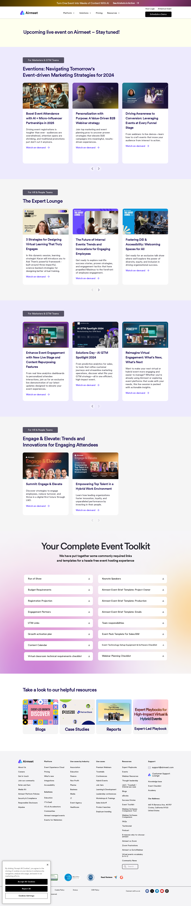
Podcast (125, 830)
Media (72, 794)
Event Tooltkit (128, 805)
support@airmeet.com (163, 767)
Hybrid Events (102, 781)
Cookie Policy (59, 890)
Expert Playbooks (129, 767)
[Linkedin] (157, 891)
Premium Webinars (103, 767)
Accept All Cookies (26, 882)
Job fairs (100, 785)
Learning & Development (106, 789)
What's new (49, 776)
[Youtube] (162, 891)
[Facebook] (147, 891)
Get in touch (23, 776)
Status (75, 890)
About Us (22, 767)
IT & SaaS (48, 802)
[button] (92, 168)
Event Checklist (154, 786)
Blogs (124, 791)
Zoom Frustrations (130, 845)
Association (75, 767)
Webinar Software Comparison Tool (129, 810)
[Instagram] (167, 891)
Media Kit (22, 789)
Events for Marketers (53, 820)
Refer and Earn (24, 785)
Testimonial (127, 826)
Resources (112, 13)
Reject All (26, 889)
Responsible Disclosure (28, 803)
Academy (152, 790)
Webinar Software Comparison (129, 816)
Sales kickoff (101, 803)
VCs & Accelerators (52, 807)
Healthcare (74, 807)
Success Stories (129, 800)
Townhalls (100, 772)
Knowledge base (155, 782)
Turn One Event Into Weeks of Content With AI (83, 3)
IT (71, 798)
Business (73, 789)
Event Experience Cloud (54, 767)
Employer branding (103, 812)
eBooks (125, 796)
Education (48, 798)
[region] (26, 882)
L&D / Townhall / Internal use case (129, 786)
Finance (73, 776)
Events (125, 772)
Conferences (101, 776)
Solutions (83, 13)
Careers (21, 772)
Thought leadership (130, 781)
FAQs (124, 822)
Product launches (103, 807)
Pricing (99, 13)
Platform (67, 13)
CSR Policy (95, 890)
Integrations (49, 781)
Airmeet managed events (54, 816)
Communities (49, 811)
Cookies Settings (26, 896)
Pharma (73, 785)
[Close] (47, 865)
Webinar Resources (130, 776)
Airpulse (21, 807)
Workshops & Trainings (105, 798)
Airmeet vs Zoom (129, 841)
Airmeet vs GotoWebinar (132, 850)
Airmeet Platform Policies (28, 794)
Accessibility (49, 785)
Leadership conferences (106, 794)
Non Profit (74, 781)
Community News (129, 861)
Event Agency (76, 803)
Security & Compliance (27, 798)
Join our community (26, 781)
